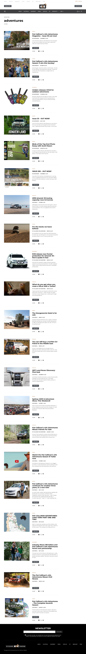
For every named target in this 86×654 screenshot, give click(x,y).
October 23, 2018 (43, 94)
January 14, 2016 (50, 431)
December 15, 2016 (42, 374)
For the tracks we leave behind (42, 228)
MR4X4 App (38, 1)
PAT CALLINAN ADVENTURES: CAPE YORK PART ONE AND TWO (44, 517)
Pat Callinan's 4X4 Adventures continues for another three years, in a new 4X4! (45, 485)
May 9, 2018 (42, 121)
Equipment (17, 1)
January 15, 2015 (42, 607)
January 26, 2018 (43, 148)
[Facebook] (76, 1)
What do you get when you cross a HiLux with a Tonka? (44, 285)
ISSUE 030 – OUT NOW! (41, 171)
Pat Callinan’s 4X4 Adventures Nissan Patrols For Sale (45, 428)
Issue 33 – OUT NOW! (41, 119)
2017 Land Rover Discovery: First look (43, 371)
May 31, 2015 (41, 489)
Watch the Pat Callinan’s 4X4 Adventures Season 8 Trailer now (44, 456)
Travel (23, 1)
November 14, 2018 (44, 38)
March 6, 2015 (41, 581)
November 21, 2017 (44, 173)
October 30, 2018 (43, 65)
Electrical (11, 1)
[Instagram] (78, 1)
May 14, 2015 (41, 550)
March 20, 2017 (50, 288)
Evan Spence (34, 521)
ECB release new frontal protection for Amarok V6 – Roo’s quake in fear (43, 256)
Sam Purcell (34, 202)
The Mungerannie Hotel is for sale (44, 314)
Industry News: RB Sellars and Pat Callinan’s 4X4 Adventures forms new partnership (45, 546)
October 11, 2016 (42, 403)
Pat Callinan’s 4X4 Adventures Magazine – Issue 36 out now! (45, 35)
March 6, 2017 (41, 345)
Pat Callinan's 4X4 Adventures (39, 231)
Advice (5, 1)
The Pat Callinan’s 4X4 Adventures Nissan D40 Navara (42, 577)
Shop (44, 1)
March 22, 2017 (50, 231)
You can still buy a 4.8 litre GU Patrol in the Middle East (44, 342)
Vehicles (28, 1)
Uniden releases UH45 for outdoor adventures (43, 91)
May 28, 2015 (41, 521)
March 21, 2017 (50, 260)
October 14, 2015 (42, 460)
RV (32, 1)
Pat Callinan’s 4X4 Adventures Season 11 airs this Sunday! (45, 62)
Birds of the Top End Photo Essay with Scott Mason (43, 145)
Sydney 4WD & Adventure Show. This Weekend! (43, 400)
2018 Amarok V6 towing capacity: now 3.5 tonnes (42, 199)
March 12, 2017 (42, 317)
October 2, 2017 (42, 202)
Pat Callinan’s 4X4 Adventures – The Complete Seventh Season (45, 603)
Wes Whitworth (35, 38)
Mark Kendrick (35, 65)
